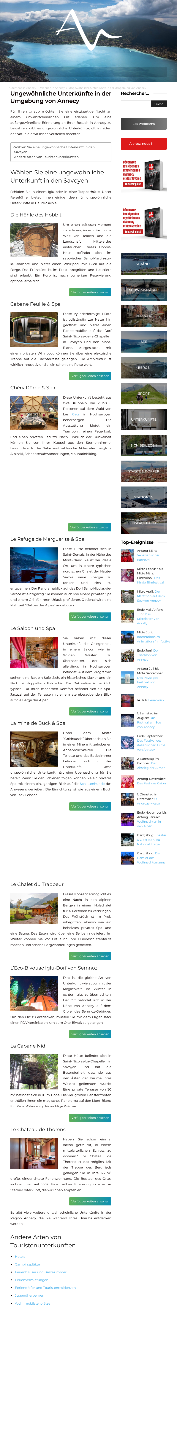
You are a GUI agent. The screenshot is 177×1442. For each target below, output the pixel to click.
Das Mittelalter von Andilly (148, 618)
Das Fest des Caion (151, 783)
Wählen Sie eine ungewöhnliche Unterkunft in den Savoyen (54, 149)
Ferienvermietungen (31, 1280)
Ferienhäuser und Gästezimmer (40, 1272)
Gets (75, 414)
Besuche (144, 316)
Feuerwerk (156, 700)
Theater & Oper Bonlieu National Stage (151, 839)
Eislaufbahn (144, 523)
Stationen (143, 497)
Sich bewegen (144, 445)
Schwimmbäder (144, 290)
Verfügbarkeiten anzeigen (89, 527)
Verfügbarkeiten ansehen (90, 292)
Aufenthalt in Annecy (22, 87)
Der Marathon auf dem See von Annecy (151, 596)
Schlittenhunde (92, 784)
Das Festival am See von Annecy (149, 722)
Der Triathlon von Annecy (148, 655)
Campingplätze (27, 1264)
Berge (144, 368)
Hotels (20, 1256)
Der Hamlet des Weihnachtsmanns (151, 857)
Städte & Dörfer (143, 471)
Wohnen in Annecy (52, 87)
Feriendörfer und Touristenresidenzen (45, 1288)
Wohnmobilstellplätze (32, 1303)
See (144, 342)
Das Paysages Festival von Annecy (147, 682)
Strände (144, 264)
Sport (144, 393)
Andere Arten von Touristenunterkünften (46, 157)
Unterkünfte (143, 419)
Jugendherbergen (29, 1295)
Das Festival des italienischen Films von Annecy (151, 745)
